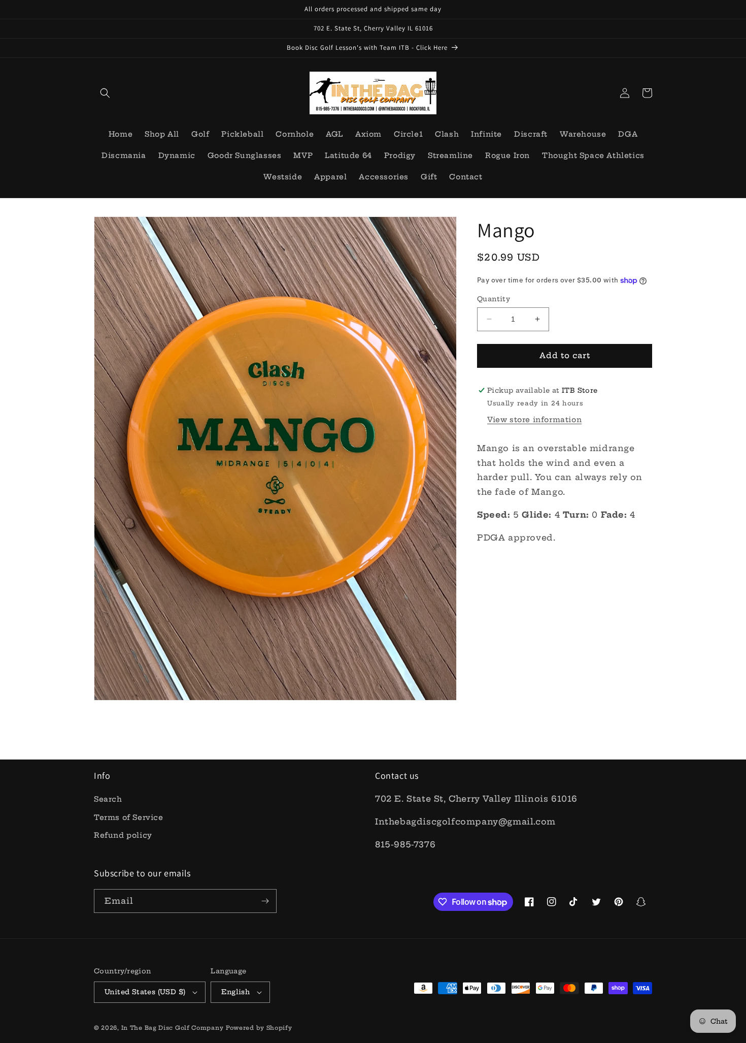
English (235, 992)
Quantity (493, 299)
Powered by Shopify (259, 1027)
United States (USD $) (145, 992)
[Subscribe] (265, 901)
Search (108, 799)
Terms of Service (128, 817)
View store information (534, 419)
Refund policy (123, 835)
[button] (105, 93)
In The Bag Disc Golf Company (172, 1027)
